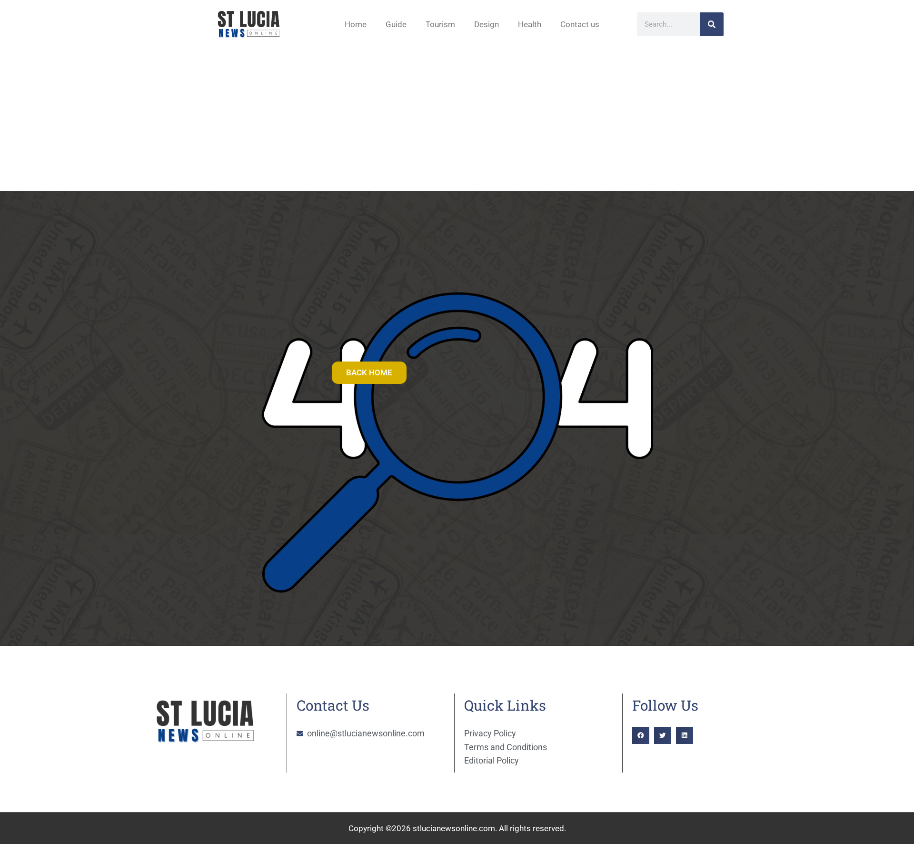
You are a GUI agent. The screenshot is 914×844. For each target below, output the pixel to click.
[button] (640, 735)
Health (529, 24)
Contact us (579, 24)
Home (356, 24)
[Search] (712, 24)
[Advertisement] (457, 119)
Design (486, 24)
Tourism (440, 24)
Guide (396, 24)
